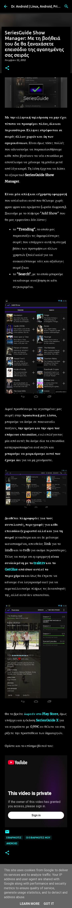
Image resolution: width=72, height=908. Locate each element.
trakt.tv (39, 563)
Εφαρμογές (13, 837)
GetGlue (11, 569)
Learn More (30, 904)
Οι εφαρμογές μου (38, 837)
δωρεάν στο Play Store (41, 714)
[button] (7, 68)
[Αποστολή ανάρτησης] (7, 833)
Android (11, 843)
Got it (49, 904)
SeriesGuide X (47, 720)
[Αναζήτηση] (66, 6)
